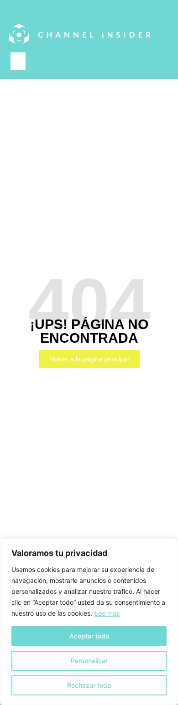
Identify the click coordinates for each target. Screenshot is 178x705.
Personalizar (89, 660)
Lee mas (107, 613)
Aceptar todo (89, 636)
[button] (18, 61)
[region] (89, 621)
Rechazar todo (89, 685)
